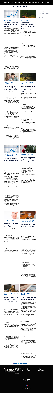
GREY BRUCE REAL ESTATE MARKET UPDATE (11, 19)
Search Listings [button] (31, 2)
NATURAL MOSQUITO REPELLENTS (26, 19)
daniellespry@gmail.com (41, 371)
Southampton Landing (25, 2)
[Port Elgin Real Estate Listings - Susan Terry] (9, 2)
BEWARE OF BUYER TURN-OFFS (11, 294)
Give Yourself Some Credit (42, 17)
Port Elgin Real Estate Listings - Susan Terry (26, 382)
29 (17, 363)
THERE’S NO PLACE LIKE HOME (27, 83)
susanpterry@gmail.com (30, 371)
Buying (39, 2)
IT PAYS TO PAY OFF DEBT (11, 220)
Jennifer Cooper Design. (28, 388)
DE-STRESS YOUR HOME (27, 154)
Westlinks (19, 2)
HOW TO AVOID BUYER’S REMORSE (10, 83)
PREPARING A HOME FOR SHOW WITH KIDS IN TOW (27, 221)
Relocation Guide (43, 2)
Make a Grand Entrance (42, 11)
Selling (48, 2)
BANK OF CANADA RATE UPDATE (26, 294)
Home (16, 2)
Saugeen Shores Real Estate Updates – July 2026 (44, 14)
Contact (36, 2)
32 (22, 363)
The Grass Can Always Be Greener (43, 15)
